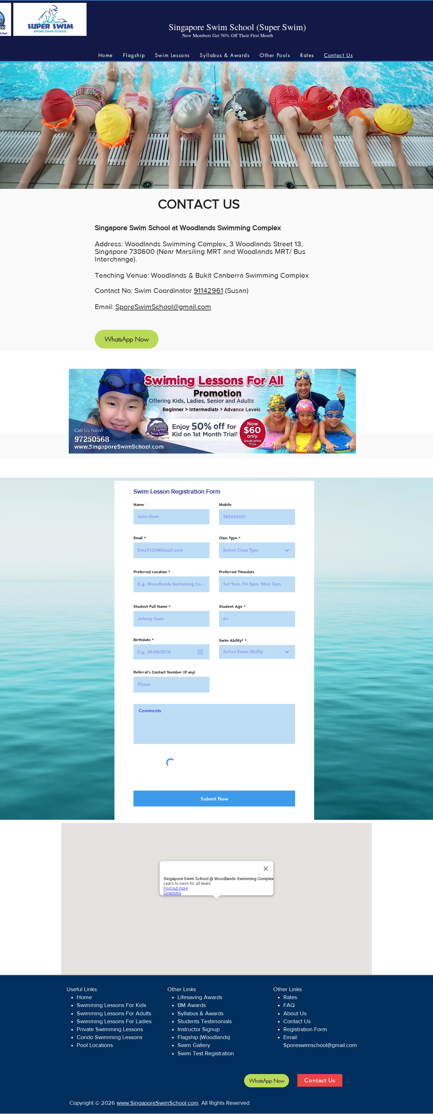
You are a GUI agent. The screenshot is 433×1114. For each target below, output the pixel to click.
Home (84, 997)
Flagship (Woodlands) (204, 1037)
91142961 (208, 290)
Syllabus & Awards (200, 1013)
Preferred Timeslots (236, 572)
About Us (295, 1013)
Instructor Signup (199, 1029)
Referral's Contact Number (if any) (164, 672)
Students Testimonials (205, 1021)
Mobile (225, 504)
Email (138, 538)
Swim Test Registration (206, 1053)
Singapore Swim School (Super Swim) (237, 27)
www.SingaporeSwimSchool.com (157, 1103)
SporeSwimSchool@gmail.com (163, 306)
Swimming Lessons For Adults (114, 1013)
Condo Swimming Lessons (109, 1037)
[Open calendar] (200, 651)
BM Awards (192, 1005)
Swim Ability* (231, 640)
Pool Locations (95, 1045)
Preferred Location (150, 572)
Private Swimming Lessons (111, 1029)
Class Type (228, 538)
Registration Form (306, 1029)
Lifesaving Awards (200, 997)
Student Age (230, 606)
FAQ (289, 1005)
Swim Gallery (194, 1045)
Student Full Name (150, 606)
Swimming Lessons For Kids (111, 1005)
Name (138, 504)
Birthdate (144, 639)
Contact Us (297, 1021)
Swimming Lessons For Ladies (114, 1021)
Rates (291, 997)
